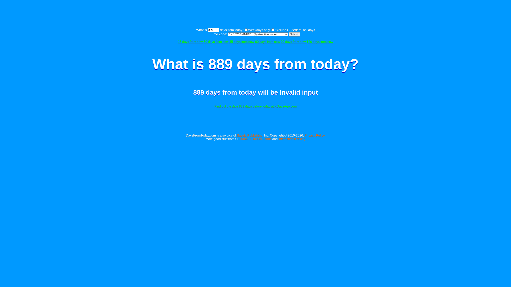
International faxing (291, 139)
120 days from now (320, 41)
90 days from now (293, 41)
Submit (294, 34)
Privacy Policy (315, 135)
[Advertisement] (255, 15)
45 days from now (241, 41)
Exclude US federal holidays (295, 30)
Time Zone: (219, 34)
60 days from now (267, 41)
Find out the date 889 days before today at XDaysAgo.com (255, 106)
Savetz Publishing (249, 135)
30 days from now (216, 41)
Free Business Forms (256, 139)
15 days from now (190, 41)
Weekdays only (259, 30)
